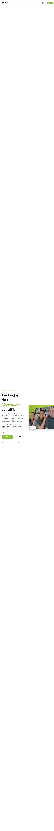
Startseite (11, 3)
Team (23, 3)
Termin (50, 3)
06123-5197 (43, 3)
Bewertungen (29, 3)
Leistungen (18, 3)
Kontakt (36, 3)
